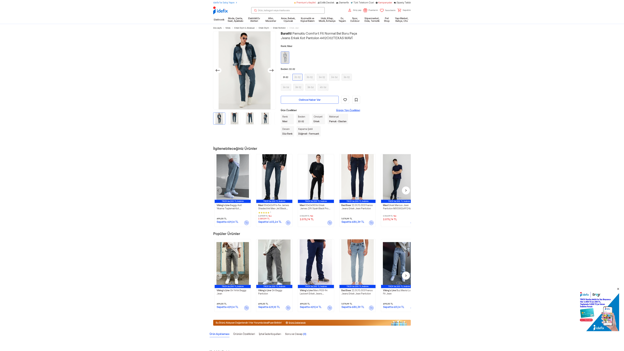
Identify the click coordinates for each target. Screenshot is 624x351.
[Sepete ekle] (246, 223)
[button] (404, 10)
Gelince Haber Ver (310, 99)
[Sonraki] (271, 70)
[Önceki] (217, 70)
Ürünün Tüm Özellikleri (348, 110)
